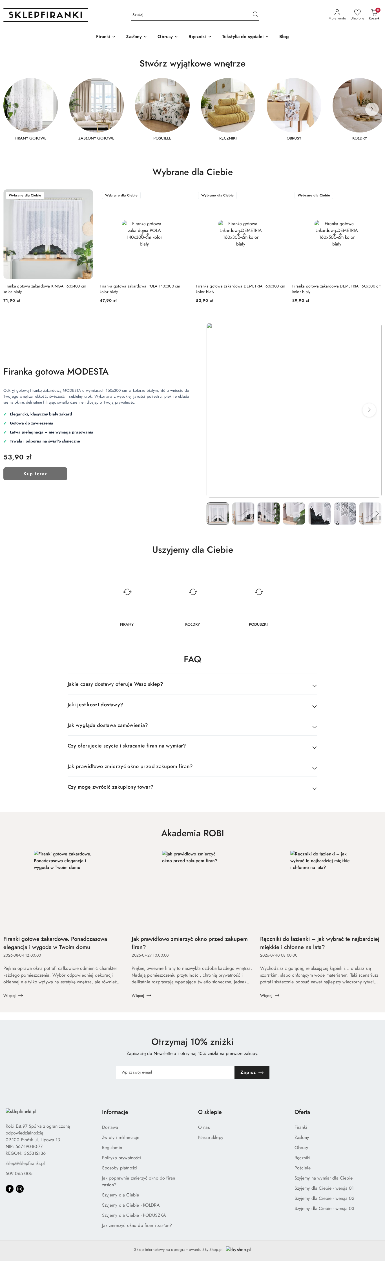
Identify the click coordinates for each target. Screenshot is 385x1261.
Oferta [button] (302, 1112)
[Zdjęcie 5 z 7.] (319, 513)
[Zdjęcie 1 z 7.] (218, 513)
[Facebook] (10, 1189)
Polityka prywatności (121, 1157)
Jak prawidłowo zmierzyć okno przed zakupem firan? (130, 766)
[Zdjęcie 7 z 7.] (370, 513)
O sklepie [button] (210, 1112)
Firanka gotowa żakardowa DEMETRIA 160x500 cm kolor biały (337, 289)
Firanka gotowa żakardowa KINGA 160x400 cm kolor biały (44, 289)
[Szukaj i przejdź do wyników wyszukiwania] (255, 15)
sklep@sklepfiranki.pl (25, 1163)
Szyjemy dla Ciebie (120, 1195)
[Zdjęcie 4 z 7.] (294, 513)
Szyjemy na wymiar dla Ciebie (324, 1178)
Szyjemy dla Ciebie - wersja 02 (325, 1198)
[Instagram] (20, 1189)
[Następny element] (372, 109)
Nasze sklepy (210, 1137)
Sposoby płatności (120, 1168)
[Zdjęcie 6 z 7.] (345, 513)
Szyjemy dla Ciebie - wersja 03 (325, 1208)
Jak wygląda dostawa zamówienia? (108, 725)
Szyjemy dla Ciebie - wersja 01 (324, 1188)
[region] (192, 112)
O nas (204, 1127)
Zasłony (302, 1137)
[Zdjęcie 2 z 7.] (243, 513)
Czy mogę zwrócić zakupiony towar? (111, 787)
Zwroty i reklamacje (121, 1137)
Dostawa (110, 1127)
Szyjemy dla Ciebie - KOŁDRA (131, 1205)
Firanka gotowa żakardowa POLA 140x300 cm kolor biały (140, 289)
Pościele (303, 1168)
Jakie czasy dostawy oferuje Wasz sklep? (115, 684)
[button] (369, 410)
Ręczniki (302, 1157)
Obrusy (301, 1147)
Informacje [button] (115, 1112)
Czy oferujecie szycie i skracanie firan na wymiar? (127, 745)
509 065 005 (19, 1173)
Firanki (301, 1127)
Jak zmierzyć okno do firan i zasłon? (137, 1225)
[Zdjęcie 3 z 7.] (268, 513)
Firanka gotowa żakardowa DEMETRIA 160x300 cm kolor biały (240, 289)
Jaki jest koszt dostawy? (95, 704)
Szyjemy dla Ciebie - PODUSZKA (134, 1215)
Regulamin (112, 1147)
